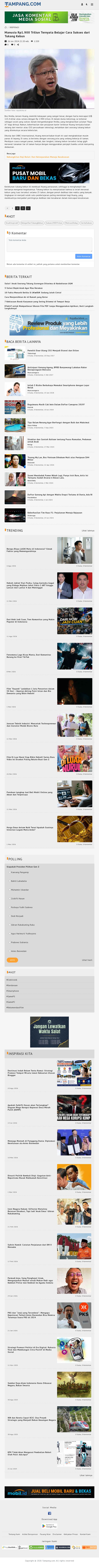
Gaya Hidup (32, 425)
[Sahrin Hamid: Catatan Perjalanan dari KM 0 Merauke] (74, 1246)
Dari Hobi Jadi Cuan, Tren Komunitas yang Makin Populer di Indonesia (31, 620)
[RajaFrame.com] (23, 1548)
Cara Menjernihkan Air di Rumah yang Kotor (26, 297)
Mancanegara (33, 373)
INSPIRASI (14, 27)
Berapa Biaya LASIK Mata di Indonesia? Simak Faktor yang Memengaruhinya (29, 550)
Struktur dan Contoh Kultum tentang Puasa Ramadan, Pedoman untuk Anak (59, 440)
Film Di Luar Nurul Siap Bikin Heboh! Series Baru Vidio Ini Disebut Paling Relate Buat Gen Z (31, 758)
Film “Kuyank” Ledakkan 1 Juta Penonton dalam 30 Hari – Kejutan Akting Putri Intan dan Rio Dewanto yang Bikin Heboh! (30, 691)
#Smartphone (12, 991)
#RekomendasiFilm (15, 1007)
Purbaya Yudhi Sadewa (21, 907)
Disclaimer (57, 1534)
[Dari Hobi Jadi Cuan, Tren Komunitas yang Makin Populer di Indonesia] (74, 621)
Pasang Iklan (45, 1534)
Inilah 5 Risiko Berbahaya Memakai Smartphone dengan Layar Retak (58, 386)
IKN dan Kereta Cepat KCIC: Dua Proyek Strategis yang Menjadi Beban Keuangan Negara (32, 1419)
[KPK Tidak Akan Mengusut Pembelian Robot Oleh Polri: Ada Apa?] (74, 1453)
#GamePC (10, 1002)
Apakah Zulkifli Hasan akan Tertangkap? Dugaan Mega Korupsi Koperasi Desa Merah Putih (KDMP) (29, 1107)
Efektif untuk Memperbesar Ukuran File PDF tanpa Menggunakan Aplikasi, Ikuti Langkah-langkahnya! (49, 307)
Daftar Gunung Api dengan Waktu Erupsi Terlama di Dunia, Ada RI (60, 494)
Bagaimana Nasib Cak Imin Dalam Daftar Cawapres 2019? (56, 404)
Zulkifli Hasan (18, 898)
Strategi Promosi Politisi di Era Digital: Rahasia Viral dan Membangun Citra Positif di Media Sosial (32, 1349)
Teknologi (32, 353)
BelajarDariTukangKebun (32, 223)
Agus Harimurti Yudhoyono (23, 933)
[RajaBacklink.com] (9, 1548)
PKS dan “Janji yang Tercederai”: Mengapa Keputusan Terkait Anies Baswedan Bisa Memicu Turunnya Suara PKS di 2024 (31, 1315)
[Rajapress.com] (62, 1548)
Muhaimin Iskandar (20, 890)
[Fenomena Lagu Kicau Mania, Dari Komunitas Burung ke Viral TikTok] (74, 656)
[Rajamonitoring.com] (49, 1548)
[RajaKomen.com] (36, 1548)
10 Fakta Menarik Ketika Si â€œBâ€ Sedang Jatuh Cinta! (33, 292)
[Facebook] (49, 1513)
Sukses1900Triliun (54, 223)
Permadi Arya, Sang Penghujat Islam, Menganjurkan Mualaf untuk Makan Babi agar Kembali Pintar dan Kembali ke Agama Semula (30, 1280)
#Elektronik (11, 980)
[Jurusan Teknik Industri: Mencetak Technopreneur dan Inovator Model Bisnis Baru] (74, 725)
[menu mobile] (92, 5)
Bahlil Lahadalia (19, 881)
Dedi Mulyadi (17, 916)
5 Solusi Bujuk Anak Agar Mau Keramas (24, 288)
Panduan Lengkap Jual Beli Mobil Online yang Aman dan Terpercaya (29, 793)
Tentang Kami (14, 1534)
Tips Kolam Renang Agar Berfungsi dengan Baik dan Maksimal (58, 422)
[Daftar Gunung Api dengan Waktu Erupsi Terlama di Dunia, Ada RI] (15, 497)
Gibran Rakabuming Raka (23, 925)
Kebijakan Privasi (71, 1534)
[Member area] (82, 4)
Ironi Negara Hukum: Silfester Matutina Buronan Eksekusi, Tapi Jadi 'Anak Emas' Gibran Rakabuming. (31, 1211)
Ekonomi (31, 463)
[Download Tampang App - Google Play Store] (49, 1526)
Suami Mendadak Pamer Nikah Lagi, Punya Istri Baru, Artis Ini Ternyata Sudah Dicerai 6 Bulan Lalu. (58, 476)
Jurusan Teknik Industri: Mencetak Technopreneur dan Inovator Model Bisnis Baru (31, 724)
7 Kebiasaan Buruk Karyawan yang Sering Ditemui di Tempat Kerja (37, 301)
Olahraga (31, 515)
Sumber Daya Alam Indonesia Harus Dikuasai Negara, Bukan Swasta (30, 1384)
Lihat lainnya (88, 530)
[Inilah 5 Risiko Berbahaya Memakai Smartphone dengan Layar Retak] (15, 389)
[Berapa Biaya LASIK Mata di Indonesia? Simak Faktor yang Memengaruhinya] (74, 550)
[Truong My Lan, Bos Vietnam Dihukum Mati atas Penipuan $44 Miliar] (15, 461)
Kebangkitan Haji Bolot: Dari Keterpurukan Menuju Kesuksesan (38, 157)
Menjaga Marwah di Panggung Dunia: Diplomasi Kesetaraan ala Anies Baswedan (31, 1142)
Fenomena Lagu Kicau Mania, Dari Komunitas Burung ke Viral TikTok (29, 656)
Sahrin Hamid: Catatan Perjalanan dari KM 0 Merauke (30, 1246)
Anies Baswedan (19, 951)
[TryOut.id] (89, 1548)
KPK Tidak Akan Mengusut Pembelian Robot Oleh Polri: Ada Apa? (29, 1453)
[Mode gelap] (87, 4)
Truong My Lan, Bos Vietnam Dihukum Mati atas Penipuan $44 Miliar (58, 458)
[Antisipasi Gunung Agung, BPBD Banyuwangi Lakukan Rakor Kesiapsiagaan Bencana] (15, 371)
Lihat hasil (87, 960)
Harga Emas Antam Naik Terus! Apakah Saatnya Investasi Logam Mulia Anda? (30, 828)
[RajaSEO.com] (76, 1548)
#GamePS (10, 996)
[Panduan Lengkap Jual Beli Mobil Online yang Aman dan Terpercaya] (74, 793)
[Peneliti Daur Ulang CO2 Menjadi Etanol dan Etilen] (15, 353)
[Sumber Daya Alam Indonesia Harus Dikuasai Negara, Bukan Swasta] (74, 1384)
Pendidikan (32, 497)
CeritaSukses (86, 223)
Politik (30, 407)
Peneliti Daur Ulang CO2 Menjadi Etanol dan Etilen (53, 350)
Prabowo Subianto (19, 942)
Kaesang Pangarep (20, 872)
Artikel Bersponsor (30, 1534)
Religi (30, 445)
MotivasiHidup (71, 223)
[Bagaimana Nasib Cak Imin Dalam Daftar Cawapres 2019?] (15, 407)
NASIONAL (32, 481)
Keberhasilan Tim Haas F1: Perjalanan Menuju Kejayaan (55, 512)
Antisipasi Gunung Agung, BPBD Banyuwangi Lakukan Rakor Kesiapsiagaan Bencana (57, 368)
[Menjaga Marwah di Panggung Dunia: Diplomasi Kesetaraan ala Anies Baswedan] (74, 1142)
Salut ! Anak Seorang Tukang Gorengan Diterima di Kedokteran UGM (39, 283)
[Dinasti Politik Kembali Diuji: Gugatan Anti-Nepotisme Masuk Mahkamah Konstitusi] (74, 1177)
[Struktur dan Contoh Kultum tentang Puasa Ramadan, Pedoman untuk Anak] (15, 443)
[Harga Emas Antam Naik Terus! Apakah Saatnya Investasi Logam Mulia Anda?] (74, 829)
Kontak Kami (85, 1534)
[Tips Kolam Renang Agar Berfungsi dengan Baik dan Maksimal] (15, 425)
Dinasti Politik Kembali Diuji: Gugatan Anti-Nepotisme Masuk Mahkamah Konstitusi (29, 1177)
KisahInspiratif (12, 223)
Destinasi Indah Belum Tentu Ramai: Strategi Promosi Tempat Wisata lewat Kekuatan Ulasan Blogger (31, 1073)
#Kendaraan (12, 985)
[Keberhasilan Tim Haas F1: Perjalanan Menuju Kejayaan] (15, 515)
